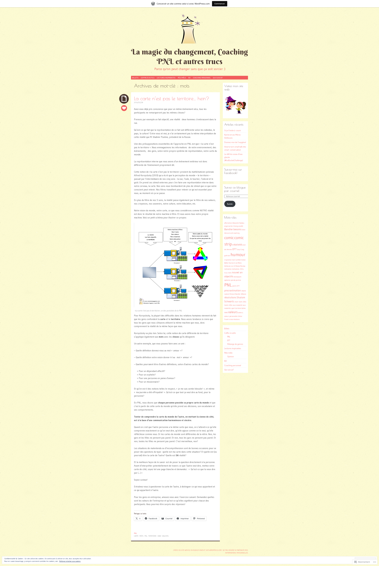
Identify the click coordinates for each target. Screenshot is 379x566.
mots (141, 536)
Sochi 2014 (242, 302)
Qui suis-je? (218, 78)
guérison (227, 256)
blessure (227, 233)
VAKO (159, 536)
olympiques (237, 277)
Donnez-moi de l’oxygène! (235, 142)
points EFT (236, 286)
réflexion (243, 294)
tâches (243, 308)
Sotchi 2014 (228, 305)
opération (227, 280)
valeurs (165, 536)
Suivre (229, 204)
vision (231, 319)
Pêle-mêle (182, 78)
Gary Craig (240, 250)
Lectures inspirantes (166, 78)
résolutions (230, 297)
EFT (234, 249)
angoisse (227, 226)
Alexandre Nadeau (238, 223)
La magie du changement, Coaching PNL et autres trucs (189, 56)
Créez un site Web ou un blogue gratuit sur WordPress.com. (197, 550)
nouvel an (237, 272)
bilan (243, 230)
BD (189, 78)
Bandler (228, 229)
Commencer (219, 4)
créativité (237, 244)
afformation (228, 223)
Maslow (242, 266)
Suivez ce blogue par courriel (235, 189)
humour (238, 254)
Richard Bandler (235, 294)
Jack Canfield (236, 260)
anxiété (240, 226)
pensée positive (236, 280)
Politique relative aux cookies (70, 561)
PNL (135, 533)
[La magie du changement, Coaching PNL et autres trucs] (189, 29)
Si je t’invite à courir (232, 130)
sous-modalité (237, 305)
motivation (228, 269)
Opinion (230, 356)
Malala (238, 266)
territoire (152, 536)
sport (233, 308)
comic (229, 237)
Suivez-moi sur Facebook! (233, 171)
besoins (237, 229)
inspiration (228, 260)
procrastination (232, 290)
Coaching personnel (202, 78)
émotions (237, 319)
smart (236, 302)
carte (136, 536)
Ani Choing (234, 226)
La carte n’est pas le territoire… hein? (171, 98)
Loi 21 (233, 266)
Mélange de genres (235, 344)
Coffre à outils (147, 78)
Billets (135, 78)
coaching (237, 233)
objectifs (228, 276)
